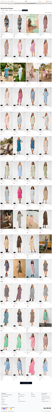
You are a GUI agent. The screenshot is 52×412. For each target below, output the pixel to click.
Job (18, 399)
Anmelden (43, 399)
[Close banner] (50, 3)
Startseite (2, 6)
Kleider (9, 6)
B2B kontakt (33, 394)
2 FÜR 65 (8, 1)
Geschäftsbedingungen (11, 411)
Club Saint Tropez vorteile (45, 396)
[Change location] (46, 1)
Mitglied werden (44, 394)
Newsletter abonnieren (21, 394)
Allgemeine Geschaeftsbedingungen (6, 394)
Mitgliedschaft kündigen (45, 401)
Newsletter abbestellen (21, 401)
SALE (15, 1)
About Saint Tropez (21, 396)
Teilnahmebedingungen (4, 396)
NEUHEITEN (2, 1)
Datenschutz (3, 399)
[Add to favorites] (12, 15)
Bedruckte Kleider (13, 6)
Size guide (2, 401)
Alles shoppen (5, 6)
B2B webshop (33, 396)
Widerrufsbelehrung (4, 404)
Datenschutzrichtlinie (4, 411)
